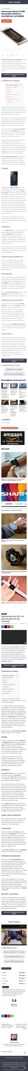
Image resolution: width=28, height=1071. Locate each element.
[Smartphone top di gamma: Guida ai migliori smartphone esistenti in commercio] (14, 402)
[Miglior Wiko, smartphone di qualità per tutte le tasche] (23, 402)
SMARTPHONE (6, 8)
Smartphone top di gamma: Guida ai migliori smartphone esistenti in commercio (14, 411)
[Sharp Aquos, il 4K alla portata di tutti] (14, 496)
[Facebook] (7, 55)
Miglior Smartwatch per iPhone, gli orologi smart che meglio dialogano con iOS (13, 479)
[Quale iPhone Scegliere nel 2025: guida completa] (14, 385)
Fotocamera (9, 96)
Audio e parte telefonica (12, 94)
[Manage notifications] (25, 1068)
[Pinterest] (13, 55)
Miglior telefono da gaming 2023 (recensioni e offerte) (4, 409)
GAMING (3, 404)
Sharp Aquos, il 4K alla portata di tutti (11, 510)
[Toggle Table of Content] (19, 85)
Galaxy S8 (3, 314)
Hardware (9, 92)
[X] (10, 55)
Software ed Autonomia (12, 99)
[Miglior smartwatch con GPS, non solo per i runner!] (14, 526)
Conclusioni (10, 101)
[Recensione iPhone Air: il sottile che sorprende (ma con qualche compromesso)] (5, 386)
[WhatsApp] (16, 55)
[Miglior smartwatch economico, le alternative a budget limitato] (14, 557)
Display (8, 89)
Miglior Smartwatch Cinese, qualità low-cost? (13, 602)
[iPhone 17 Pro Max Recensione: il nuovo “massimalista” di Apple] (23, 385)
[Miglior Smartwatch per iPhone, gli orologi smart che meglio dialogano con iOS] (14, 465)
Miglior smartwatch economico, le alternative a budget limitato (13, 572)
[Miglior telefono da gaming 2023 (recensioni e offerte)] (5, 402)
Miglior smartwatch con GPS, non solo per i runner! (13, 541)
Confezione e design (12, 87)
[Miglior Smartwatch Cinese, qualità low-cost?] (14, 588)
